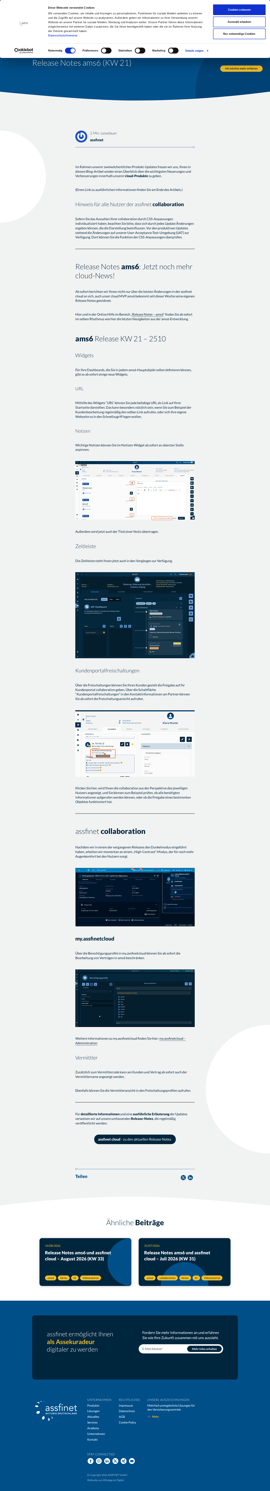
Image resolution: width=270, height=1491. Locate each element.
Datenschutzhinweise (63, 35)
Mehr (155, 1416)
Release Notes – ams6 (147, 314)
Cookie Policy (127, 1422)
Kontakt (92, 1439)
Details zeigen (194, 50)
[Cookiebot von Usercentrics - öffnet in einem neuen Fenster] (24, 51)
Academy (93, 1428)
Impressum (126, 1405)
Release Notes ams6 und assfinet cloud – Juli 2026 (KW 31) (177, 1255)
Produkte (93, 1405)
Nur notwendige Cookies (239, 33)
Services (92, 1422)
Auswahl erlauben (239, 21)
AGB (122, 1416)
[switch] (106, 51)
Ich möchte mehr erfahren (241, 68)
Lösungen (93, 1411)
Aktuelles (93, 1416)
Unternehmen (96, 1433)
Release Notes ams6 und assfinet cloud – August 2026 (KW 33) (78, 1255)
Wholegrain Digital (113, 1480)
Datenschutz (127, 1411)
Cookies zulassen (239, 9)
